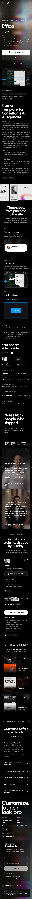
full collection (17, 649)
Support (4, 822)
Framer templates (7, 820)
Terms (5, 878)
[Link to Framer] (6, 829)
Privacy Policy (13, 878)
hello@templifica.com (8, 836)
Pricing (18, 820)
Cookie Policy (11, 894)
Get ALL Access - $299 (16, 612)
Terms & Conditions (21, 825)
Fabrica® (21, 524)
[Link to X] (3, 829)
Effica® (22, 483)
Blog (3, 825)
